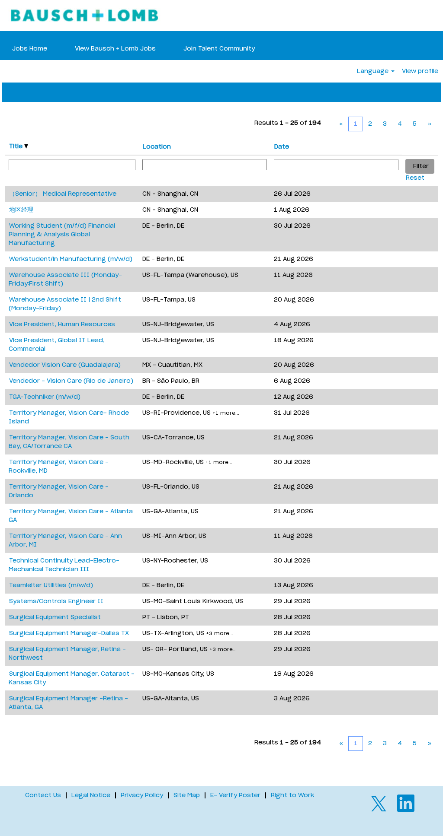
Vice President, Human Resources (62, 324)
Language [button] (373, 71)
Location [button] (157, 147)
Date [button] (281, 147)
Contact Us (43, 795)
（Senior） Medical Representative (62, 194)
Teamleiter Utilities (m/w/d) (51, 585)
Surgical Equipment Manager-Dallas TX (69, 633)
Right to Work (292, 795)
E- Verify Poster (235, 795)
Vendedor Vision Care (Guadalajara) (65, 365)
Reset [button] (415, 178)
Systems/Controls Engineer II (56, 601)
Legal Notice (90, 795)
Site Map (186, 795)
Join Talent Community (219, 49)
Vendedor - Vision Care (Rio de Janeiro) (71, 381)
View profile (420, 71)
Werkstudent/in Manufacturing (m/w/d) (70, 259)
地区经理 (21, 210)
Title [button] (16, 146)
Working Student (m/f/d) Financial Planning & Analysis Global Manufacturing (62, 234)
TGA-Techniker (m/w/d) (44, 397)
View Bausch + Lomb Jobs (115, 49)
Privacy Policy (142, 795)
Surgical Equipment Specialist (55, 617)
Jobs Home (29, 49)
